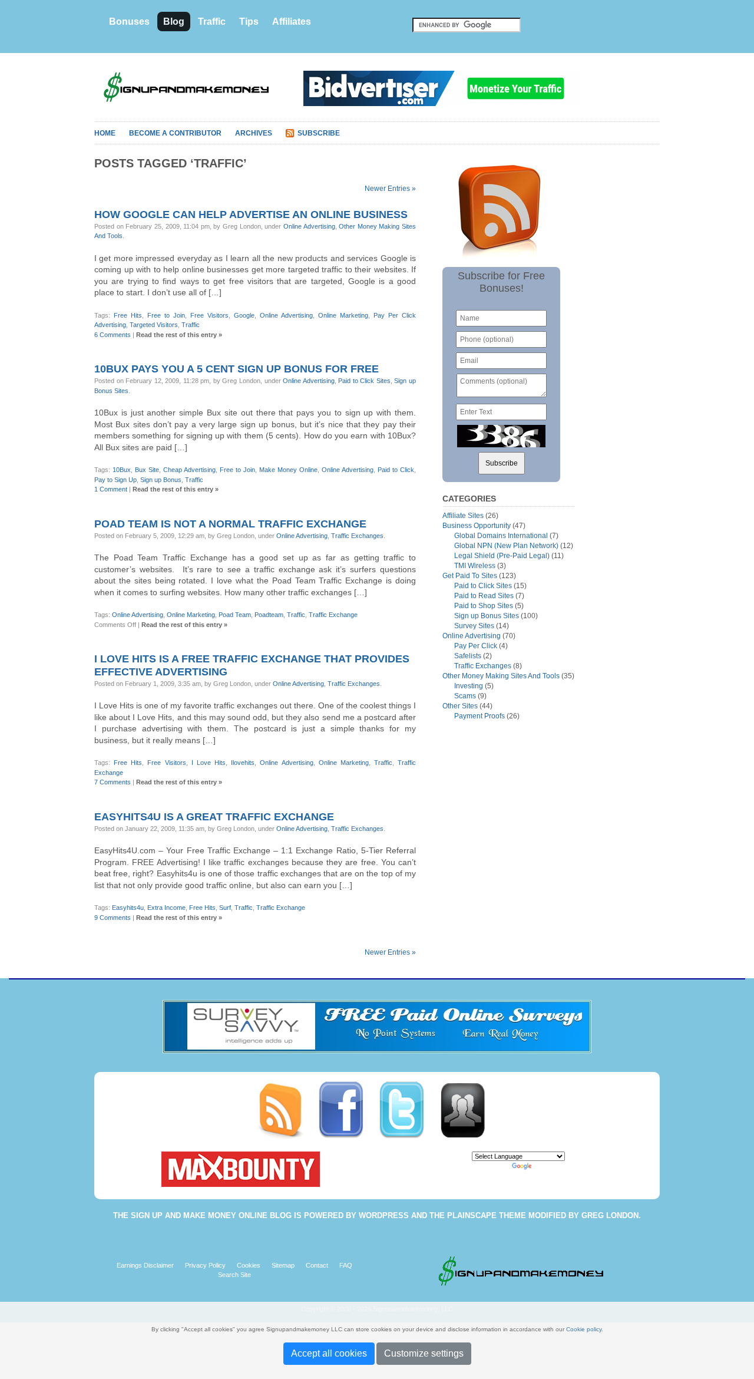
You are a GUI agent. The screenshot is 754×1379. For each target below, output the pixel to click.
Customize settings (424, 1353)
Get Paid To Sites (469, 576)
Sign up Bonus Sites (486, 616)
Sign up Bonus (160, 479)
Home (104, 133)
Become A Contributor (175, 133)
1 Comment (110, 489)
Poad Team (235, 614)
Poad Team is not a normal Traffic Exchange (230, 524)
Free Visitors (209, 315)
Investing (468, 686)
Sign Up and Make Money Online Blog (211, 1215)
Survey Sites (474, 626)
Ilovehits (242, 762)
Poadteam (268, 614)
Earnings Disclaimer (145, 1265)
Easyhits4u (128, 907)
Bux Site (147, 469)
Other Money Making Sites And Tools (501, 676)
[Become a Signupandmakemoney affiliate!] (468, 1109)
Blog (173, 22)
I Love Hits (208, 762)
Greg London (610, 1215)
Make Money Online (288, 469)
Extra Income (166, 907)
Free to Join (166, 315)
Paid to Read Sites (484, 596)
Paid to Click (396, 469)
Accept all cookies (329, 1353)
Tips (249, 22)
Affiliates (291, 22)
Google (244, 315)
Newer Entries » (390, 188)
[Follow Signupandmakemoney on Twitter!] (408, 1109)
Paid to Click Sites (364, 380)
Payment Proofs (479, 716)
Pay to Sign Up (115, 479)
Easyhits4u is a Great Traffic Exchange (214, 817)
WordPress (384, 1215)
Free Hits (128, 315)
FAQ (345, 1265)
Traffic (212, 22)
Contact (317, 1265)
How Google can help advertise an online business (251, 214)
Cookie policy (583, 1329)
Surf (225, 907)
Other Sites (460, 706)
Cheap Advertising (189, 469)
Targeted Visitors (154, 324)
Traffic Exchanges (357, 535)
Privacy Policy (205, 1265)
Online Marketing (343, 315)
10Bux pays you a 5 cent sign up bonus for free (236, 369)
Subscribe (318, 133)
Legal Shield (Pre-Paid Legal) (502, 556)
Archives (253, 133)
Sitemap (283, 1265)
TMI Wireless (474, 566)
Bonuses (129, 22)
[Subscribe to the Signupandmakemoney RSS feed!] (287, 1109)
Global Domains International (501, 536)
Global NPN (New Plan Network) (506, 546)
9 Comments (112, 917)
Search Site (234, 1274)
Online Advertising (309, 226)
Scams (465, 696)
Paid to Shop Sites (483, 606)
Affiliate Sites (463, 516)
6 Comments (112, 334)
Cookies (248, 1265)
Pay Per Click (475, 646)
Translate (547, 1165)
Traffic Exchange (333, 614)
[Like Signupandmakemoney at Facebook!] (348, 1109)
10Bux (122, 469)
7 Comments (112, 782)
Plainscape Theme (486, 1215)
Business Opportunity (476, 526)
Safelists (467, 656)
